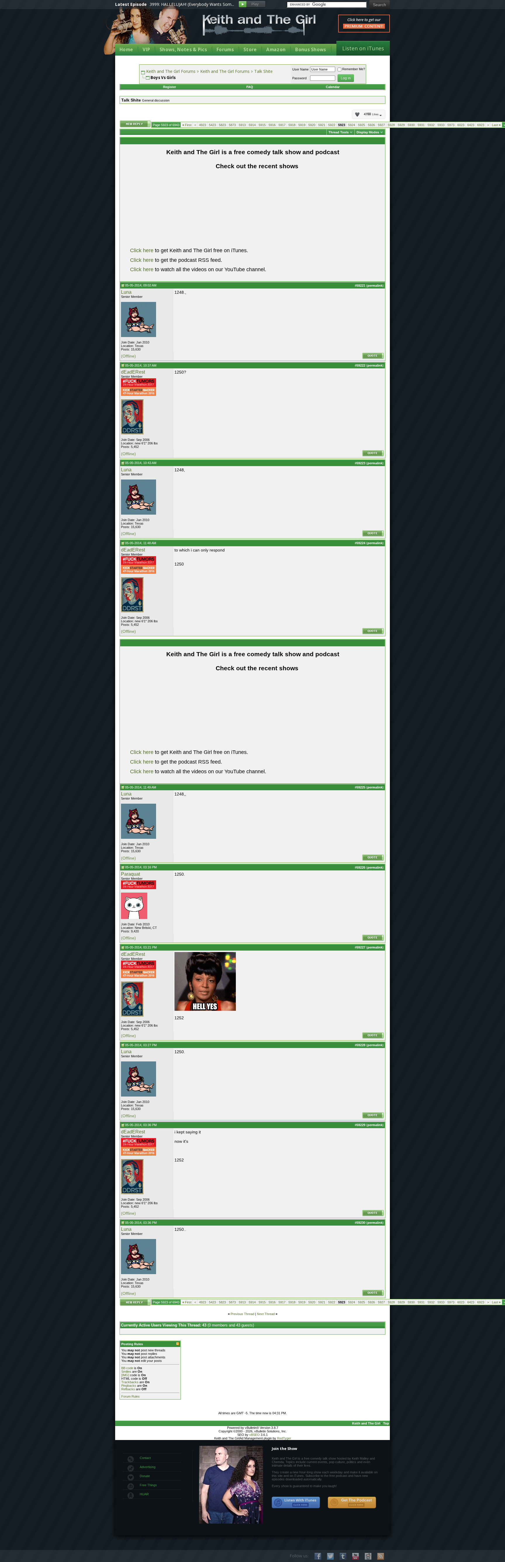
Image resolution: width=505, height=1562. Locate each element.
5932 (431, 125)
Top (386, 1423)
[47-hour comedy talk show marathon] (138, 394)
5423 (212, 125)
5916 (272, 125)
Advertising (147, 1467)
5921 (321, 125)
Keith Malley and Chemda (149, 29)
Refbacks (128, 1389)
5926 (371, 125)
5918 (291, 125)
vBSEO (254, 1434)
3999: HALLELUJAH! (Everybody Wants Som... (192, 4)
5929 (401, 125)
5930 (411, 125)
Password (299, 78)
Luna (126, 292)
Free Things (148, 1485)
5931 (421, 125)
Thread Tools (338, 132)
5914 (252, 125)
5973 (450, 125)
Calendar (333, 87)
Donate (145, 1476)
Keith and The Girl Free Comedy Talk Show (259, 25)
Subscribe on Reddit (368, 1556)
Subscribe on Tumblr (343, 1556)
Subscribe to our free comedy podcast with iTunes (296, 1502)
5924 (351, 125)
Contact (145, 1458)
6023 (460, 125)
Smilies (126, 1371)
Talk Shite (263, 71)
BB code (127, 1368)
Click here (141, 250)
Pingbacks (128, 1385)
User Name (300, 69)
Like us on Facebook (317, 1556)
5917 (282, 125)
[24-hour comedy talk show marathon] (138, 386)
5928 (391, 125)
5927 (381, 125)
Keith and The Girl (366, 1423)
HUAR (144, 1494)
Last (496, 125)
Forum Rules (130, 1396)
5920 (311, 125)
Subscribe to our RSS (380, 1556)
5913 (242, 125)
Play (252, 4)
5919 (301, 125)
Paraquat (130, 874)
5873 (232, 125)
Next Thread (266, 1314)
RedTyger (284, 1438)
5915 (262, 125)
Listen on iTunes (363, 48)
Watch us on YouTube (355, 1556)
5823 (222, 125)
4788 (371, 114)
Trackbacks (130, 1382)
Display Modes (368, 132)
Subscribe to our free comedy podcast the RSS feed (352, 1502)
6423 (470, 125)
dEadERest (133, 372)
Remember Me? (353, 69)
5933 (441, 125)
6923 (480, 125)
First (186, 125)
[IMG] (125, 1375)
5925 (361, 125)
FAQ (249, 87)
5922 (331, 125)
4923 (202, 125)
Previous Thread (242, 1314)
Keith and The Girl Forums (171, 71)
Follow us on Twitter (330, 1556)
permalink (375, 285)
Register (169, 87)
